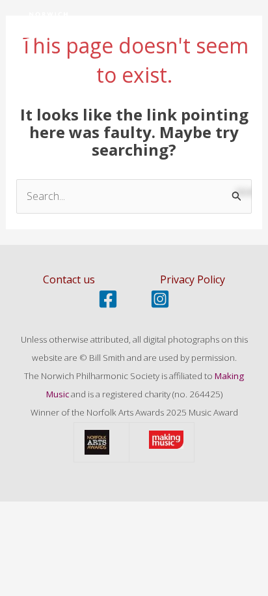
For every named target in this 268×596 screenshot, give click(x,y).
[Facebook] (108, 299)
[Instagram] (160, 299)
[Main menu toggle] (240, 30)
